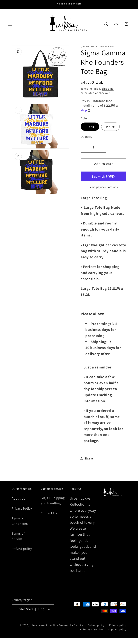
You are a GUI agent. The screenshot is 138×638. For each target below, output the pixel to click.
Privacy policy (117, 625)
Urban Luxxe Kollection (44, 625)
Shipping (108, 88)
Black (90, 126)
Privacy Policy (22, 508)
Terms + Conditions (20, 520)
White (110, 126)
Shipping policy (116, 629)
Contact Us (49, 513)
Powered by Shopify (71, 625)
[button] (10, 24)
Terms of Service (18, 536)
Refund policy (22, 548)
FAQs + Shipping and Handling (53, 500)
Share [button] (88, 458)
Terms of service (93, 629)
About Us (18, 498)
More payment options (103, 187)
